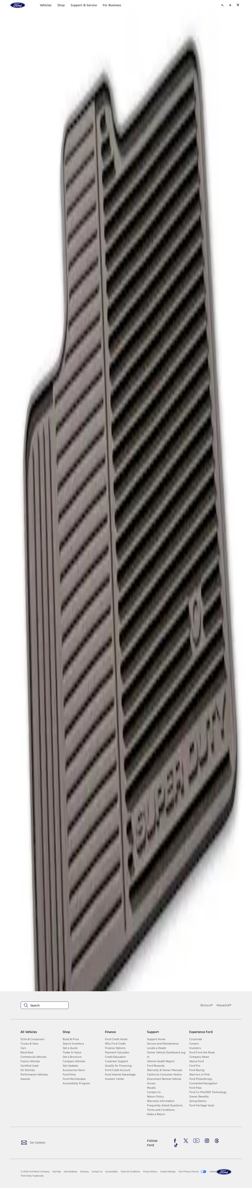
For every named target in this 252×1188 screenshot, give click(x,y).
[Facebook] (176, 1141)
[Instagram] (207, 1141)
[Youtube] (196, 1141)
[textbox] (44, 1005)
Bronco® (207, 1005)
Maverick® (224, 1005)
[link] (56, 1171)
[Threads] (217, 1141)
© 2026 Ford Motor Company (35, 1171)
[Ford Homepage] (224, 1172)
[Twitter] (186, 1141)
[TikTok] (176, 1145)
